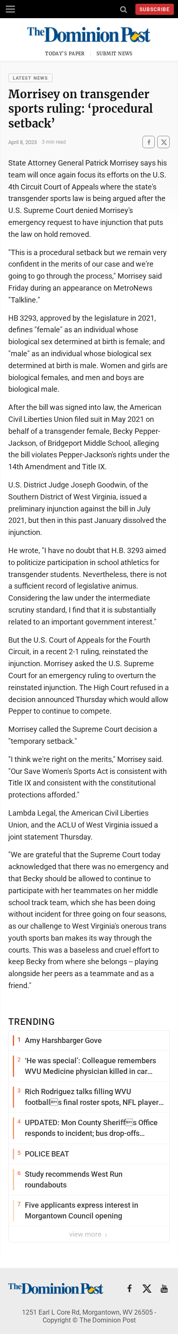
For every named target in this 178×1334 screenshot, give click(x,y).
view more (86, 1234)
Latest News (30, 78)
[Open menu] (10, 9)
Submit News (114, 54)
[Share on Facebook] (148, 142)
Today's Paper (65, 54)
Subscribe (155, 9)
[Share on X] (163, 142)
